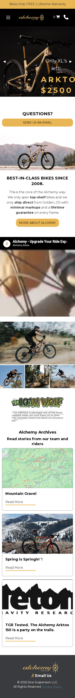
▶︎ (72, 61)
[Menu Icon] (8, 17)
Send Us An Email (37, 122)
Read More (14, 502)
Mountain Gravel (20, 493)
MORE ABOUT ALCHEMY (37, 223)
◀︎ (6, 61)
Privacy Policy (52, 686)
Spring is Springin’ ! (23, 559)
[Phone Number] (66, 18)
